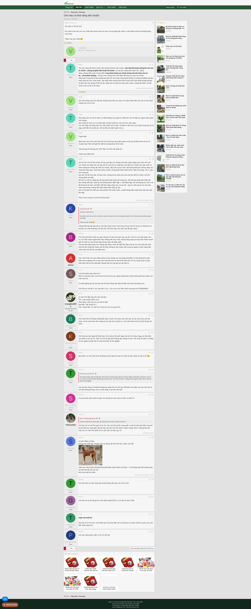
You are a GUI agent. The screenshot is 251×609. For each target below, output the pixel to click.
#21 (152, 514)
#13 (152, 332)
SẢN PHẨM (89, 7)
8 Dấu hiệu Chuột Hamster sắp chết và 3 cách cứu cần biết (90, 570)
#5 (152, 133)
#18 (152, 437)
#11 (152, 293)
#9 (152, 254)
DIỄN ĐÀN (122, 7)
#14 (152, 352)
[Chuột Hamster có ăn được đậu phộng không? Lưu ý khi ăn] (90, 581)
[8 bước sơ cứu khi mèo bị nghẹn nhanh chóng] (109, 581)
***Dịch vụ (161, 23)
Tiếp (71, 60)
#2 (152, 64)
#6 (152, 159)
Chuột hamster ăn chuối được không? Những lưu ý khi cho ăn (127, 571)
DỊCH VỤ (99, 7)
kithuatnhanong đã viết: (87, 373)
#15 (152, 369)
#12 (152, 315)
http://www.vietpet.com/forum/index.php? (94, 198)
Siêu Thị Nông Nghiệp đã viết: (89, 418)
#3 (152, 97)
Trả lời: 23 (73, 23)
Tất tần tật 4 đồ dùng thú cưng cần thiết (146, 569)
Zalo (5, 599)
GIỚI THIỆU (111, 7)
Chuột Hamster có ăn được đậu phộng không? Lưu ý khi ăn (90, 589)
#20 (152, 497)
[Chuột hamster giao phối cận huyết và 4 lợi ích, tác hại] (109, 562)
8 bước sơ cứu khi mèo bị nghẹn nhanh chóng (109, 589)
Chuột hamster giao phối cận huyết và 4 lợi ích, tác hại (109, 570)
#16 (152, 394)
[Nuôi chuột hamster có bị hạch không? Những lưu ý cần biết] (72, 562)
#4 (152, 114)
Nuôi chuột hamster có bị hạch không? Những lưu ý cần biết (72, 570)
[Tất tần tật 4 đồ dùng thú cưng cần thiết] (146, 562)
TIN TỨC (78, 7)
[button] (104, 7)
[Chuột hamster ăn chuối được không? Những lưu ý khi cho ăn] (127, 562)
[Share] (152, 23)
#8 (152, 233)
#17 (152, 414)
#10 (152, 270)
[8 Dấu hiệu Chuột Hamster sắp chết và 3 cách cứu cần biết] (90, 562)
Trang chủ (69, 7)
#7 (152, 204)
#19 (152, 479)
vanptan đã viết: (85, 209)
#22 (152, 531)
